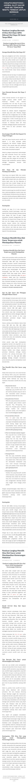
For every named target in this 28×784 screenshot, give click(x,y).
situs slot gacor (18, 634)
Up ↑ (14, 781)
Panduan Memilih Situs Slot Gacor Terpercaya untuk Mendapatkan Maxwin (13, 240)
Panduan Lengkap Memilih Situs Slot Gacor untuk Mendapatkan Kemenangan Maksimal (13, 554)
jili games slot (15, 594)
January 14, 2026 (6, 40)
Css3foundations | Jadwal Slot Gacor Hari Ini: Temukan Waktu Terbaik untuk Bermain (14, 7)
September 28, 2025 (7, 245)
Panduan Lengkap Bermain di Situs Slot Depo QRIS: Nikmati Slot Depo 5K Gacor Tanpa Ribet (14, 34)
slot (10, 417)
